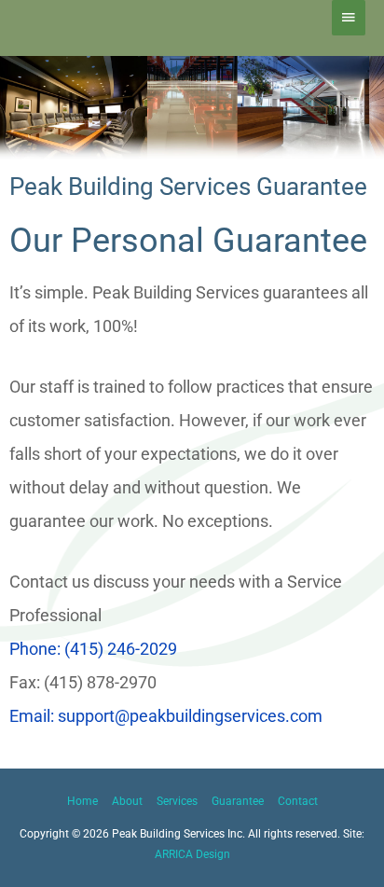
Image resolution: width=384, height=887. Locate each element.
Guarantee (238, 801)
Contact (298, 801)
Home (82, 801)
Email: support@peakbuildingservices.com (165, 716)
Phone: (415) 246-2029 (93, 648)
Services (177, 801)
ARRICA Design (192, 854)
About (127, 801)
